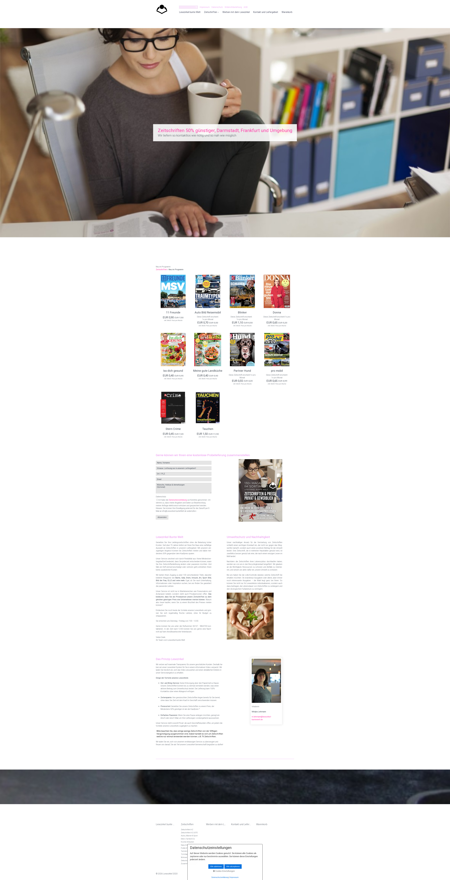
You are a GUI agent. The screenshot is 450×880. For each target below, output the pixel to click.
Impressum (205, 7)
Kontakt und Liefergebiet (265, 12)
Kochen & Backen (187, 842)
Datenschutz (217, 7)
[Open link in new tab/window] (260, 490)
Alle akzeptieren (233, 866)
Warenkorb (287, 12)
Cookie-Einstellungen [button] (225, 871)
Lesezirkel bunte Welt (190, 12)
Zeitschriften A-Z (187, 830)
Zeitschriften (210, 12)
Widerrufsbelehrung (233, 7)
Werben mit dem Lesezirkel (236, 12)
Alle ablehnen (216, 866)
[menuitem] (190, 12)
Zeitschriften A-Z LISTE (189, 833)
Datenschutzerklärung (178, 500)
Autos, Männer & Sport (189, 836)
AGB (246, 7)
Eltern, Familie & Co (188, 839)
